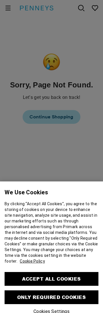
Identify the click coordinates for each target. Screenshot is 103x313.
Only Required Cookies (51, 289)
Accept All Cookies (51, 270)
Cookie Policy (32, 253)
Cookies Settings (51, 303)
